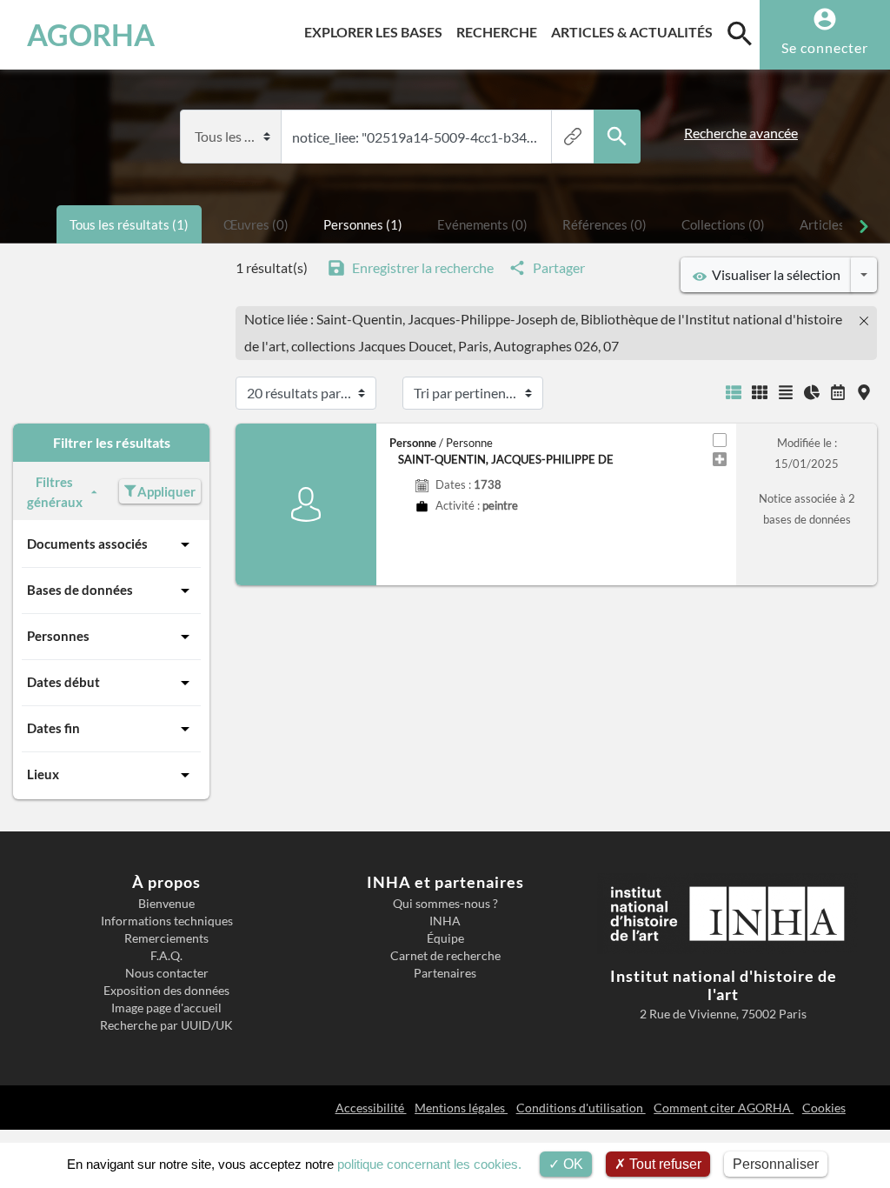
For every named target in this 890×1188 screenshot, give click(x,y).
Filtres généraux (55, 492)
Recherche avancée (741, 133)
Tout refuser (663, 1164)
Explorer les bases (376, 31)
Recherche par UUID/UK (166, 1025)
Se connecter (824, 47)
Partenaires (445, 973)
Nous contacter (167, 973)
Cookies (824, 1107)
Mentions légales (461, 1107)
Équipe (445, 938)
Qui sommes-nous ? (445, 903)
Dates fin (53, 728)
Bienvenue (166, 903)
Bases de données (80, 589)
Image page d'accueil (166, 1008)
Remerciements (166, 938)
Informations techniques (167, 921)
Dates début (63, 682)
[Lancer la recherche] (617, 137)
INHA (445, 921)
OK (571, 1164)
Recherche (500, 31)
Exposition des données (166, 990)
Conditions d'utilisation (581, 1107)
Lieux (43, 774)
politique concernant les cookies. (429, 1164)
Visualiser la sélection (773, 274)
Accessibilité (371, 1107)
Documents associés (87, 543)
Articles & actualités (635, 31)
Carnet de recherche (445, 955)
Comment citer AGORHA (724, 1107)
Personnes (58, 636)
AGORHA (91, 34)
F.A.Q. (166, 955)
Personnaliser (776, 1164)
